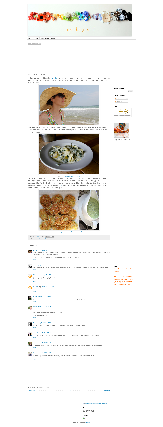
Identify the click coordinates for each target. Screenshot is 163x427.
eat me (53, 38)
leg (62, 185)
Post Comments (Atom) (41, 393)
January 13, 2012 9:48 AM (48, 286)
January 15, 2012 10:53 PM (44, 333)
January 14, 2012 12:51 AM (44, 323)
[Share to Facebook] (51, 237)
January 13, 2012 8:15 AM (45, 275)
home (29, 38)
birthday (41, 238)
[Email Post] (43, 236)
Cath (34, 250)
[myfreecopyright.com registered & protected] (95, 403)
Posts (117, 98)
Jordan (55, 78)
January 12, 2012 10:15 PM (43, 250)
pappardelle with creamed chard (73, 176)
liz (33, 265)
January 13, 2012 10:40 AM (45, 296)
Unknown (35, 275)
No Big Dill (36, 286)
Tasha (34, 323)
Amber (35, 306)
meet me (36, 38)
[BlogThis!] (48, 237)
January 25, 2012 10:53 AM (45, 352)
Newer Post (32, 390)
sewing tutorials (45, 38)
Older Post (107, 390)
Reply (34, 259)
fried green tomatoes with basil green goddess (71, 232)
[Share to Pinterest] (53, 237)
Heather (35, 296)
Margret (35, 352)
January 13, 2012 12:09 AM (42, 265)
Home (69, 390)
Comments (119, 101)
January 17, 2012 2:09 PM (44, 343)
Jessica (35, 343)
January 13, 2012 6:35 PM (44, 306)
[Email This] (46, 237)
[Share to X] (49, 237)
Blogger (88, 422)
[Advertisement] (69, 58)
